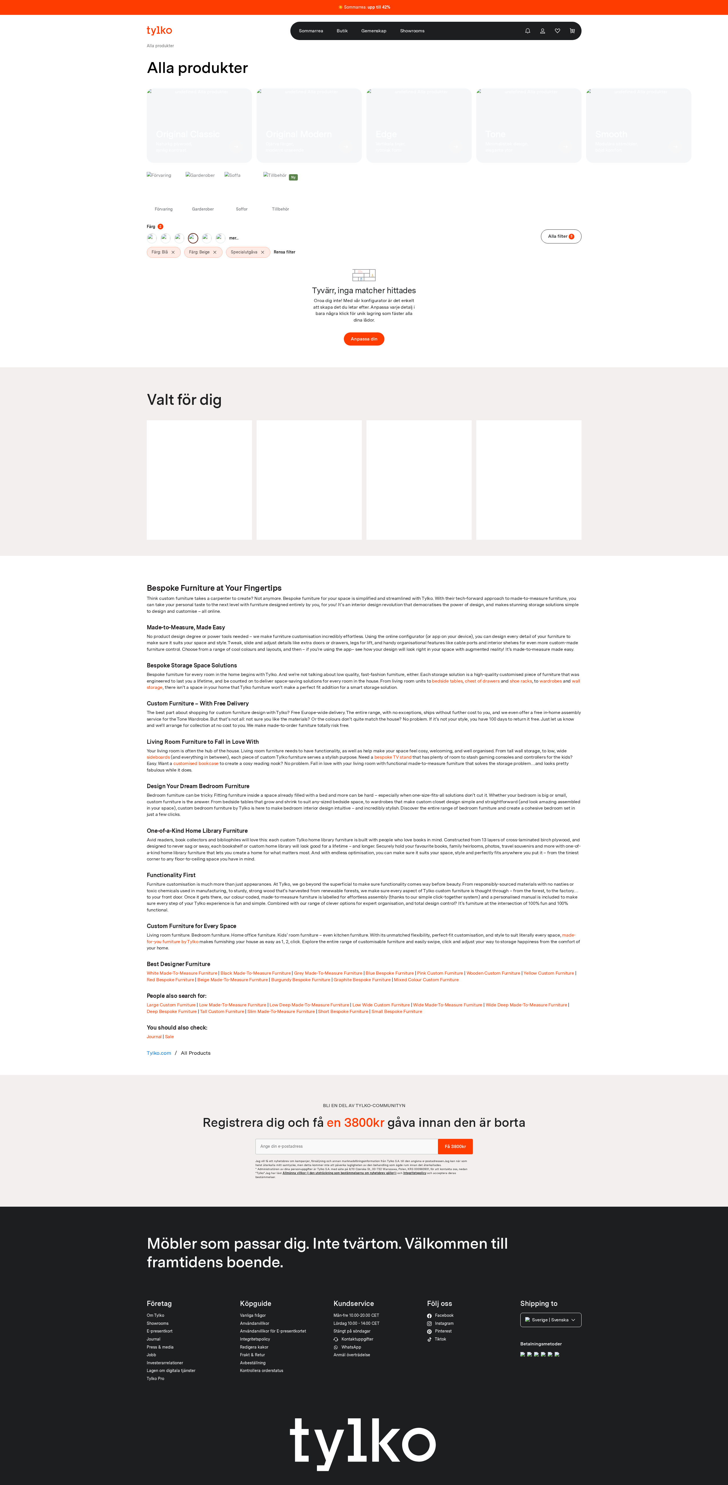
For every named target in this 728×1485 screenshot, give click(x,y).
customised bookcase (196, 763)
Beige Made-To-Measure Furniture (232, 979)
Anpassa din (364, 339)
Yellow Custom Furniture (548, 973)
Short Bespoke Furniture (343, 1011)
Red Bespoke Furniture (170, 979)
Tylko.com (159, 1053)
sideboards (158, 757)
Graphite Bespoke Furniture (362, 979)
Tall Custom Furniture (222, 1011)
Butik (342, 30)
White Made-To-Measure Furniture (182, 973)
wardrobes (550, 681)
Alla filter (560, 236)
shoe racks (521, 681)
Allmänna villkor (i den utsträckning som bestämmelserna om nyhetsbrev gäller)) (339, 1173)
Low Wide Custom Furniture (381, 1005)
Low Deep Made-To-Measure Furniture (309, 1005)
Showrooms (412, 30)
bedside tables (447, 681)
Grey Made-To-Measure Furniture (328, 973)
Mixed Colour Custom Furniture (426, 979)
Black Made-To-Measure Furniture (256, 973)
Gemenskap (373, 30)
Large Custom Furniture (171, 1005)
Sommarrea (311, 30)
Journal (154, 1036)
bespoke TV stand (393, 757)
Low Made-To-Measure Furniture (232, 1005)
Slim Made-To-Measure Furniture (281, 1011)
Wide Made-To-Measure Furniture (447, 1005)
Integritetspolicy (414, 1173)
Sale (169, 1036)
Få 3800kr (455, 1146)
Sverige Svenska (550, 1320)
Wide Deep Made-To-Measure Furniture (526, 1005)
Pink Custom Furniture (440, 973)
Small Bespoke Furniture (397, 1011)
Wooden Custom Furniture (493, 973)
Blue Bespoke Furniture (390, 973)
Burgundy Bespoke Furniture (300, 979)
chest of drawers (482, 681)
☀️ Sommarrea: (364, 7)
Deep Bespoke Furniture (172, 1011)
